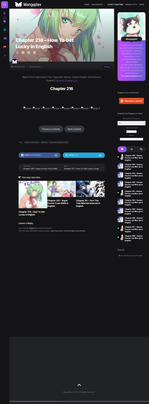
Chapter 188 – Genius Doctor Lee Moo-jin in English (134, 220)
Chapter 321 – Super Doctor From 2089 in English (57, 203)
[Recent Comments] (141, 149)
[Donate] (4, 55)
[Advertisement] (132, 297)
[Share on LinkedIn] (34, 53)
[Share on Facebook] (23, 53)
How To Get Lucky (32, 142)
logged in (32, 228)
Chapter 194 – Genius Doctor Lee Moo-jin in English (134, 166)
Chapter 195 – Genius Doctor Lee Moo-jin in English (134, 158)
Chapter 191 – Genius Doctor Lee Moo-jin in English (134, 193)
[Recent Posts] (122, 149)
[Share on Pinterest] (28, 53)
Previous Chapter (51, 129)
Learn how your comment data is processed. (68, 231)
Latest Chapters (115, 4)
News (141, 4)
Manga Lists (131, 4)
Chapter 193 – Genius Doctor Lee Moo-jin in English (134, 175)
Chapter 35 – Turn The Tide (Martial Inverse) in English (88, 203)
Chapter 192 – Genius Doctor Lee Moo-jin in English (134, 184)
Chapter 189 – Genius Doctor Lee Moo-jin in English (134, 211)
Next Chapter (74, 129)
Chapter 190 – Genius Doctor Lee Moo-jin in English (134, 202)
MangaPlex (36, 67)
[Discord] (4, 38)
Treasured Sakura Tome (58, 142)
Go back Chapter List (66, 80)
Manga (107, 67)
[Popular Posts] (131, 149)
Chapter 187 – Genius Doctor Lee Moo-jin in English (134, 229)
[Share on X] (18, 53)
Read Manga (97, 4)
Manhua (44, 142)
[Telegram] (4, 30)
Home (86, 4)
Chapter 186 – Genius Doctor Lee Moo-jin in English (134, 238)
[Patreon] (4, 47)
